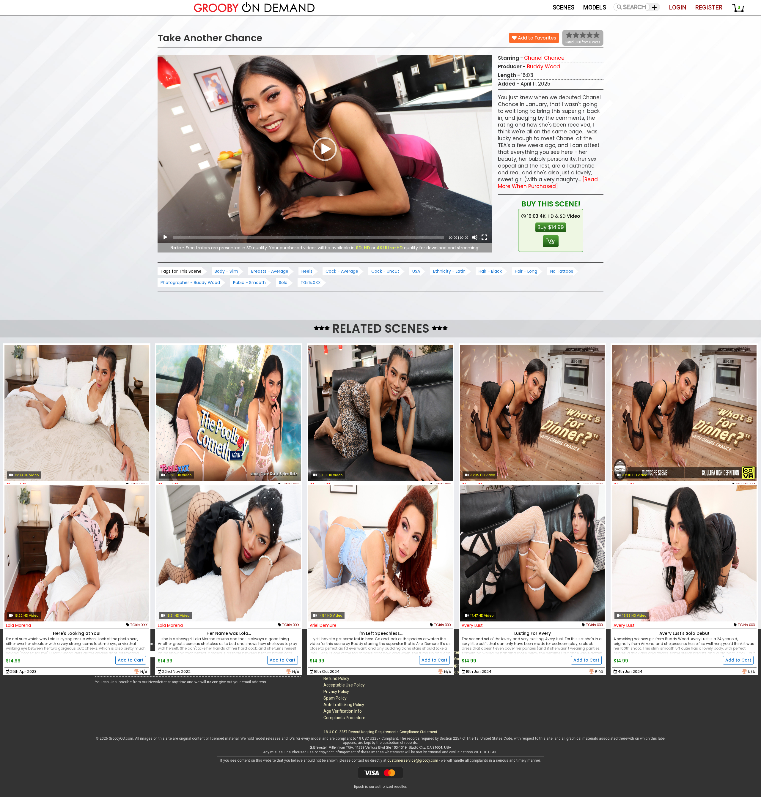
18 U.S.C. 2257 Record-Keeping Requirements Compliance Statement (380, 732)
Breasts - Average (269, 271)
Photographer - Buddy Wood (190, 282)
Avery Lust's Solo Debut (684, 633)
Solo (283, 282)
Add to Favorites (536, 37)
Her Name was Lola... (229, 633)
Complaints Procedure (344, 717)
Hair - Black (490, 271)
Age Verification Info (342, 711)
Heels (306, 271)
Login (677, 7)
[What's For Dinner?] (684, 413)
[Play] (165, 237)
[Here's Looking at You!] (76, 553)
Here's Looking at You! (76, 633)
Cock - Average (342, 271)
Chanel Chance (544, 57)
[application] (325, 149)
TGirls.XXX (311, 282)
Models (594, 7)
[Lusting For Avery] (532, 553)
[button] (325, 149)
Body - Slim (226, 271)
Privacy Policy (336, 691)
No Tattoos (561, 271)
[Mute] (475, 237)
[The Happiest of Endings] (76, 413)
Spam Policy (335, 698)
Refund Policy (336, 678)
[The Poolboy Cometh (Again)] (228, 413)
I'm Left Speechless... (380, 633)
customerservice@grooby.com (412, 760)
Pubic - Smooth (249, 282)
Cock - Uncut (385, 271)
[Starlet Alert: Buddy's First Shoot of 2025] (380, 413)
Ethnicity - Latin (449, 271)
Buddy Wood (543, 66)
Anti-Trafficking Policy (343, 704)
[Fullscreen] (484, 237)
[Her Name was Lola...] (228, 553)
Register (708, 7)
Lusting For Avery (532, 633)
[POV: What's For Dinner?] (532, 413)
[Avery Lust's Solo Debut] (684, 553)
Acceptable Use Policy (344, 685)
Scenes (563, 7)
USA (416, 271)
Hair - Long (526, 271)
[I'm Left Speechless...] (380, 553)
